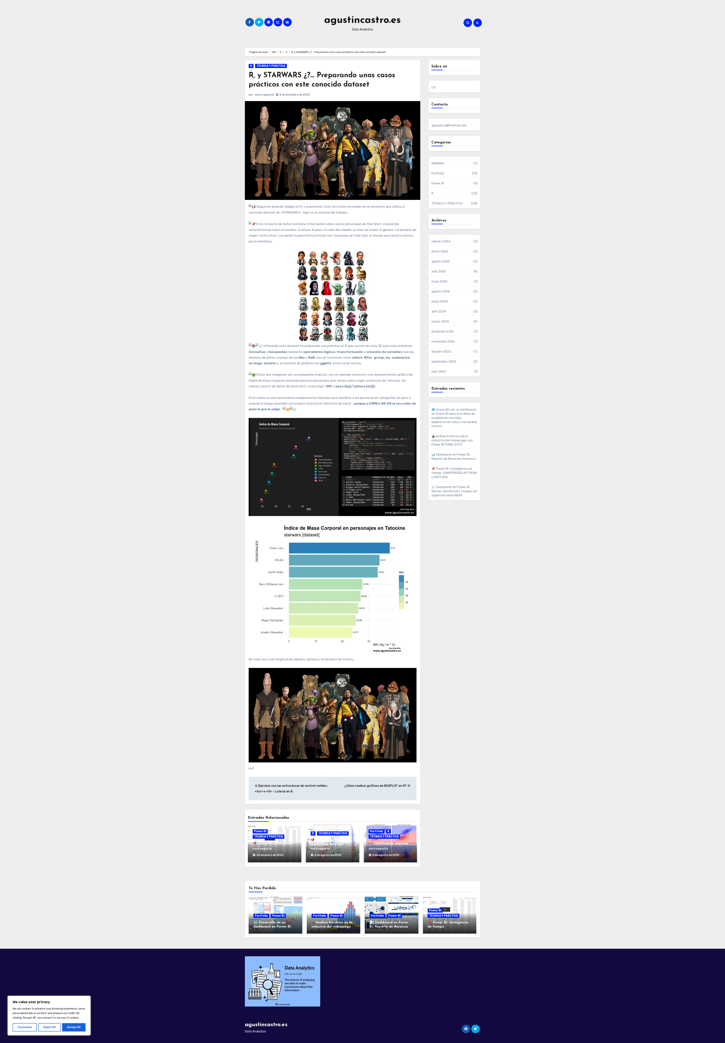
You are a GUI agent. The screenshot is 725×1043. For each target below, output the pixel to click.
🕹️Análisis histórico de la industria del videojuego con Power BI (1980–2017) (452, 440)
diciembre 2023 (442, 331)
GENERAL (438, 163)
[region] (49, 1015)
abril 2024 (438, 311)
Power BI (260, 831)
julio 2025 (438, 271)
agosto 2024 (440, 291)
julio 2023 (438, 371)
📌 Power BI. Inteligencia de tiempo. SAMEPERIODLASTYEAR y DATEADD (454, 473)
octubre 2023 (441, 351)
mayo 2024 (439, 301)
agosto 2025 (440, 261)
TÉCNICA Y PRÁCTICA (271, 65)
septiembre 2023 (443, 361)
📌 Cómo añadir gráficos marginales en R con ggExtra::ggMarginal (331, 844)
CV (433, 87)
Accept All (74, 1027)
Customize (25, 1027)
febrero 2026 (441, 241)
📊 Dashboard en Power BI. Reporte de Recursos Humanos (388, 926)
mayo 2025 (439, 281)
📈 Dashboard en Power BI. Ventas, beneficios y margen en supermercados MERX (454, 491)
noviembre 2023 (443, 341)
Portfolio (376, 831)
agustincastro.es (362, 20)
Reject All (49, 1027)
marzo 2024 (440, 321)
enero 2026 (439, 251)
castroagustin (264, 94)
